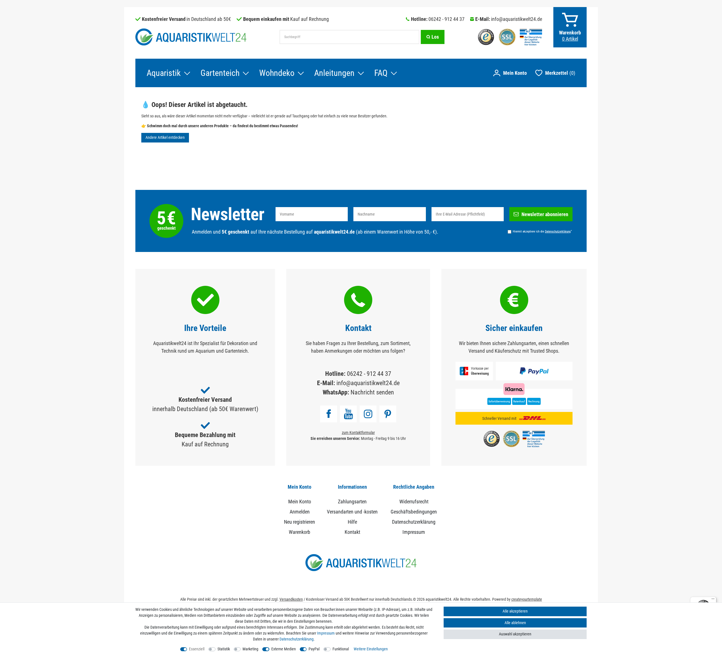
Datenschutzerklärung (413, 522)
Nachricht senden (372, 392)
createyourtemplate (526, 599)
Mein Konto (299, 501)
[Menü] (713, 600)
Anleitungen (334, 73)
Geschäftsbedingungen (414, 512)
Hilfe (352, 522)
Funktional (341, 649)
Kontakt (352, 532)
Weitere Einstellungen (371, 649)
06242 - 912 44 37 (446, 19)
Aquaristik (164, 73)
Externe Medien (283, 649)
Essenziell (196, 649)
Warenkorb (299, 532)
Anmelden (300, 512)
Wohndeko (276, 73)
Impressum (413, 532)
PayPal (314, 649)
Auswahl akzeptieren (515, 634)
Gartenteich (220, 73)
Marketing (250, 649)
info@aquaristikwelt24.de (516, 19)
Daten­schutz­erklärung (296, 639)
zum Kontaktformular (358, 432)
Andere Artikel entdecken (165, 137)
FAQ (381, 73)
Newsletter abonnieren (544, 214)
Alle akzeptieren (515, 611)
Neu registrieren (299, 522)
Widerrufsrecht (413, 501)
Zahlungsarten (352, 501)
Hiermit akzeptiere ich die (542, 231)
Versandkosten (291, 599)
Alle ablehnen (515, 622)
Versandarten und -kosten (352, 512)
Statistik (223, 649)
